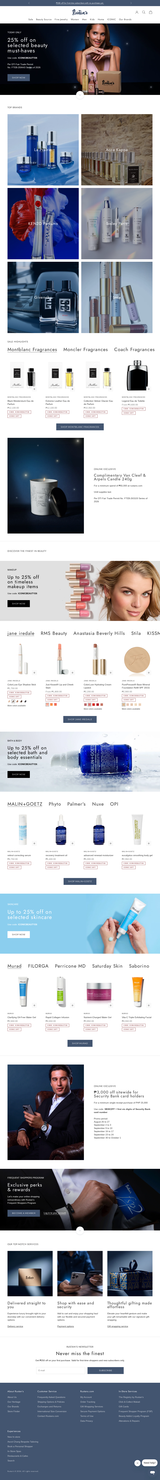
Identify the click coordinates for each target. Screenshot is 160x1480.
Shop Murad (80, 1043)
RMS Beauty (54, 633)
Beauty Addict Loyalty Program (134, 1416)
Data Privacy (86, 1421)
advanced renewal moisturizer (98, 855)
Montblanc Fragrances (32, 349)
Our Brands (125, 19)
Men (84, 19)
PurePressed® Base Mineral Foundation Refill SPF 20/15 (136, 686)
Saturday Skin (107, 966)
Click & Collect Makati (129, 1402)
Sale (30, 19)
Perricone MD (70, 966)
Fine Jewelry (61, 19)
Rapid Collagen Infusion (57, 1017)
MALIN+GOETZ (25, 804)
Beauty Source (44, 19)
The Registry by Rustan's (131, 1397)
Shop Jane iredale (80, 719)
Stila (136, 633)
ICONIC (111, 19)
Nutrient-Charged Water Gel (97, 1017)
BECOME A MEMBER (23, 1213)
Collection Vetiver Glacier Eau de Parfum (98, 402)
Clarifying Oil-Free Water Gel (22, 1017)
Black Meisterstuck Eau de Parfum (21, 402)
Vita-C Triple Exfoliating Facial (136, 1017)
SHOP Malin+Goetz (80, 881)
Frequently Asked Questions (51, 1397)
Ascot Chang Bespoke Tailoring (23, 1442)
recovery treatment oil (56, 855)
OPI (114, 804)
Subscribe (105, 1370)
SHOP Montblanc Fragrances (80, 427)
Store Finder (14, 1411)
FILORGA (38, 966)
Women (75, 19)
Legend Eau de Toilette (133, 401)
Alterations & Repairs (129, 1421)
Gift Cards (124, 1406)
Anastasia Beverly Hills (99, 633)
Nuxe (98, 804)
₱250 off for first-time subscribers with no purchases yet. (80, 3)
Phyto (55, 804)
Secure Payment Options (92, 1411)
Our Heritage (14, 1402)
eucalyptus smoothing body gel (137, 855)
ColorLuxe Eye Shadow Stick (22, 684)
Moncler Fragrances (85, 349)
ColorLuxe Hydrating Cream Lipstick (97, 686)
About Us (12, 1397)
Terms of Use (86, 1416)
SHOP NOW (18, 77)
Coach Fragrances (134, 349)
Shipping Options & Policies (51, 1402)
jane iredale (21, 633)
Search (11, 1461)
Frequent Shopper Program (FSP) (135, 1411)
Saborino (139, 966)
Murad (15, 966)
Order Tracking (87, 1402)
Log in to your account (55, 1213)
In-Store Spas (14, 1451)
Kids (92, 19)
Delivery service (15, 1326)
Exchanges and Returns (49, 1406)
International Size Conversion (52, 1411)
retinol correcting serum (19, 855)
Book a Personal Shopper (20, 1446)
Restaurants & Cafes (18, 1456)
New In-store (14, 1437)
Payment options (65, 1326)
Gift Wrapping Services (91, 1406)
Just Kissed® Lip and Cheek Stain (59, 686)
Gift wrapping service (117, 1326)
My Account (86, 1397)
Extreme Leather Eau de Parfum (58, 402)
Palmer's (76, 804)
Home (101, 19)
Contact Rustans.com (48, 1416)
